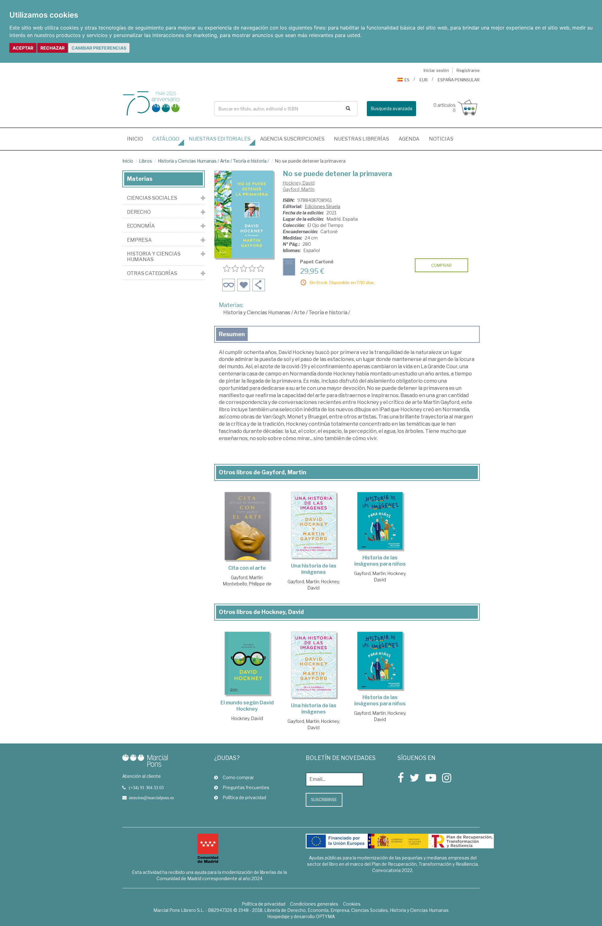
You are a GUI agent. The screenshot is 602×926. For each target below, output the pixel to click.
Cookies (352, 904)
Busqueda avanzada (391, 108)
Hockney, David (298, 183)
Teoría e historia (250, 161)
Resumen (232, 334)
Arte (225, 161)
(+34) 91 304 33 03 (146, 787)
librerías (361, 139)
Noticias (441, 139)
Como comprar (238, 777)
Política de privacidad (244, 797)
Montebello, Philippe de (247, 583)
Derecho (139, 212)
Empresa (139, 240)
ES (406, 79)
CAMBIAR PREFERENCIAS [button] (98, 48)
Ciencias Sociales (152, 198)
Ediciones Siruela (322, 206)
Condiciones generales (314, 904)
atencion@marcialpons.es (151, 797)
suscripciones (292, 139)
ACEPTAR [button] (23, 48)
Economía (141, 226)
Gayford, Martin (298, 189)
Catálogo (165, 139)
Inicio (137, 139)
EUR (424, 79)
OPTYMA (325, 916)
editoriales (220, 139)
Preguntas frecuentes (246, 787)
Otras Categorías (152, 273)
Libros (145, 161)
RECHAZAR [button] (52, 48)
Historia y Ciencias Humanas (187, 161)
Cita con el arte (247, 568)
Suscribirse (324, 799)
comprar (441, 265)
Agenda (409, 139)
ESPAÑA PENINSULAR (459, 79)
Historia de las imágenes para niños (380, 561)
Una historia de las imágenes (313, 569)
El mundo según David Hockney (247, 706)
